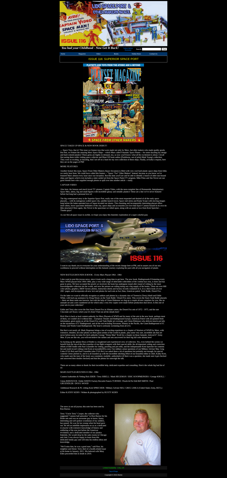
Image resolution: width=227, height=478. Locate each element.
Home (63, 54)
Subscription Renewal (128, 49)
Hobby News (136, 54)
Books (116, 54)
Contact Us (153, 54)
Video (98, 54)
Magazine (82, 54)
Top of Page (113, 471)
